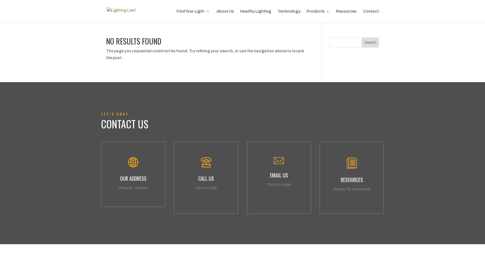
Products (316, 11)
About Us (225, 11)
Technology (289, 11)
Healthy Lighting (255, 11)
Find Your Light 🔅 (193, 11)
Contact (371, 11)
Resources (346, 11)
